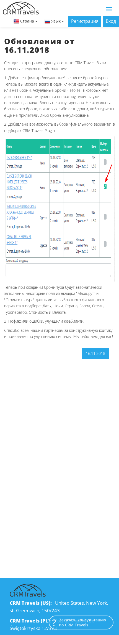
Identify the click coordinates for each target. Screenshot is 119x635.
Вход (111, 21)
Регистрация (85, 21)
